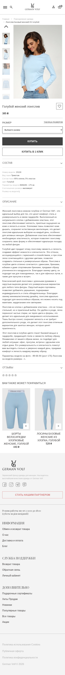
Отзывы (7, 367)
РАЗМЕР (6, 122)
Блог (5, 546)
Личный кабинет (11, 575)
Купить (32, 141)
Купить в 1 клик (32, 151)
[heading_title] (6, 38)
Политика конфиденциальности (20, 657)
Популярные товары (14, 610)
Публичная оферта (13, 651)
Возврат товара (11, 564)
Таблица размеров (53, 122)
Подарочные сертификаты (17, 593)
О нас (5, 535)
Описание (9, 201)
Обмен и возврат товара (16, 529)
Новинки (7, 605)
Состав (7, 163)
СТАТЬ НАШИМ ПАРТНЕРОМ (32, 495)
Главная (5, 19)
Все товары (8, 616)
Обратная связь (11, 570)
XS (16, 419)
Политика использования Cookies (21, 644)
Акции (5, 622)
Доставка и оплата (12, 540)
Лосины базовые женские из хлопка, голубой (49, 437)
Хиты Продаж (10, 599)
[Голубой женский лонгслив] (38, 62)
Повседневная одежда (23, 19)
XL (24, 419)
